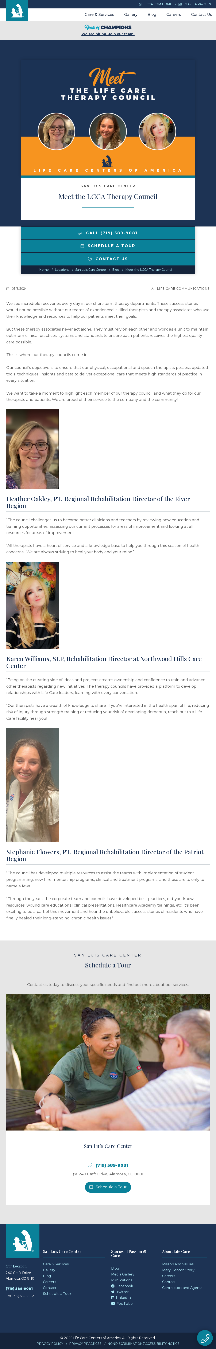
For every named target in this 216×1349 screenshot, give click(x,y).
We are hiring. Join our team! (108, 34)
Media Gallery (122, 1274)
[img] (80, 233)
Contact (50, 1288)
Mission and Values (177, 1264)
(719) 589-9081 (112, 1165)
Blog (152, 14)
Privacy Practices (85, 1344)
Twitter (122, 1292)
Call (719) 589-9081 (111, 233)
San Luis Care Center (90, 270)
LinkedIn (123, 1298)
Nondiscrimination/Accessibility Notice (144, 1344)
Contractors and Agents (182, 1288)
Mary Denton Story (178, 1270)
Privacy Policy (50, 1344)
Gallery (131, 14)
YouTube (124, 1304)
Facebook (124, 1286)
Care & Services (99, 14)
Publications (121, 1280)
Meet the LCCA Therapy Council (148, 270)
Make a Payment (198, 4)
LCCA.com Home (158, 4)
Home (44, 270)
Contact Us (201, 14)
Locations (62, 270)
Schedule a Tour (110, 246)
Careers (173, 14)
